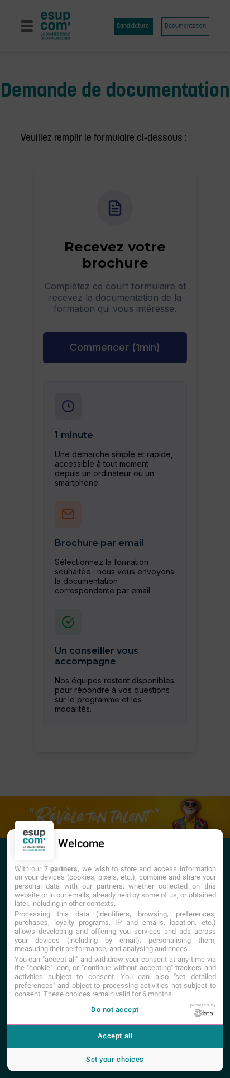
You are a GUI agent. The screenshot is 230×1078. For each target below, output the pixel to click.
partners (64, 869)
